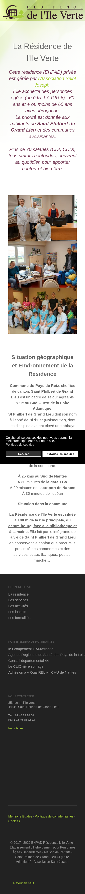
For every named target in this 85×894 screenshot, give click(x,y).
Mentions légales (20, 816)
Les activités (18, 606)
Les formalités (19, 618)
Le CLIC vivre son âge (25, 666)
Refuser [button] (23, 453)
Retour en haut (23, 883)
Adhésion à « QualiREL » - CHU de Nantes (42, 672)
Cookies (14, 821)
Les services (18, 600)
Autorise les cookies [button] (60, 453)
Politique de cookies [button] (20, 444)
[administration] (42, 264)
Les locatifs (17, 612)
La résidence (18, 594)
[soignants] (42, 311)
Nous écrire (15, 728)
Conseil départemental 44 (28, 661)
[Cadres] (42, 218)
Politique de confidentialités (54, 816)
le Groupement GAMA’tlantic (30, 649)
